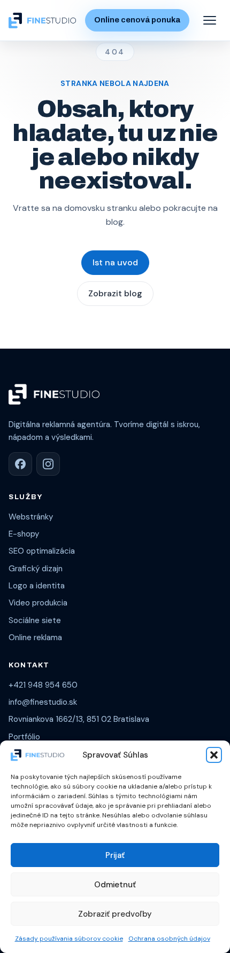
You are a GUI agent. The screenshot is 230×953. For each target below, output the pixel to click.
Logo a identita (37, 585)
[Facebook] (20, 464)
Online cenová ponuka (137, 19)
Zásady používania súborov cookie (69, 938)
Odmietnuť (115, 884)
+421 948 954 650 (43, 685)
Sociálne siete (35, 620)
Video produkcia (38, 602)
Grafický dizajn (36, 568)
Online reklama (35, 637)
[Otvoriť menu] (209, 20)
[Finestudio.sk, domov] (42, 20)
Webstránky (31, 516)
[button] (214, 755)
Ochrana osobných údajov (169, 938)
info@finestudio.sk (43, 702)
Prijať (115, 855)
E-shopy (24, 534)
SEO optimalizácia (42, 551)
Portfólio (24, 736)
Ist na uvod (115, 262)
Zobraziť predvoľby (115, 914)
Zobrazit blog (115, 293)
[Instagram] (48, 464)
